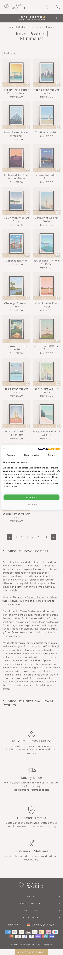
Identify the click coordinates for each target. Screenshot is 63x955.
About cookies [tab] (31, 455)
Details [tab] (51, 455)
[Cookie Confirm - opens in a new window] (49, 449)
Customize (31, 504)
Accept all (31, 497)
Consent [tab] (11, 455)
